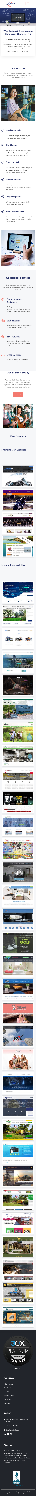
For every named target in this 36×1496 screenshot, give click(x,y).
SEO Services (13, 336)
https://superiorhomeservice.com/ (18, 638)
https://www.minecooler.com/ (18, 1083)
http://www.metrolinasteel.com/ (18, 1270)
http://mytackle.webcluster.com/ (18, 546)
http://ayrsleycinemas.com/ (18, 802)
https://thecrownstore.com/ (18, 523)
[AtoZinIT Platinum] (18, 1350)
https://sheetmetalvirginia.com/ (18, 1317)
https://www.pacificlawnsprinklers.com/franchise (18, 1129)
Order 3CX (18, 1368)
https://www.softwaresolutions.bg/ (18, 662)
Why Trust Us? (8, 1384)
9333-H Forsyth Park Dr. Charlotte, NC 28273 (17, 1420)
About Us (7, 1403)
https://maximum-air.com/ (18, 615)
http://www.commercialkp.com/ (18, 779)
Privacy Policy (6, 1492)
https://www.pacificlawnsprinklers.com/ (18, 1200)
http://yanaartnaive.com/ (18, 849)
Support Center (9, 1395)
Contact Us (18, 395)
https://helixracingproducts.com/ (18, 499)
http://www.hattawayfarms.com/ (18, 1246)
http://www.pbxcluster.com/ (18, 1153)
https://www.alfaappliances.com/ (18, 919)
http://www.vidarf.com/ (18, 1176)
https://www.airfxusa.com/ (18, 476)
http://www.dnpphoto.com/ (18, 1223)
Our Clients (7, 1387)
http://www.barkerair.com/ (18, 1293)
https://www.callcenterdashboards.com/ (18, 592)
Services (6, 1391)
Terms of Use (6, 1494)
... (10, 1462)
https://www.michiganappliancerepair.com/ (18, 896)
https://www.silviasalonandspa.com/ (18, 1059)
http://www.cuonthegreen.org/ (18, 942)
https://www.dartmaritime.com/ (18, 1106)
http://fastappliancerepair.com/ (18, 872)
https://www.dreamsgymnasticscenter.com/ (18, 1013)
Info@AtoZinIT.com (12, 1430)
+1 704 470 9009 (12, 1425)
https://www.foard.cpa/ (18, 709)
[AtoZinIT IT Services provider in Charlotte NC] (10, 4)
